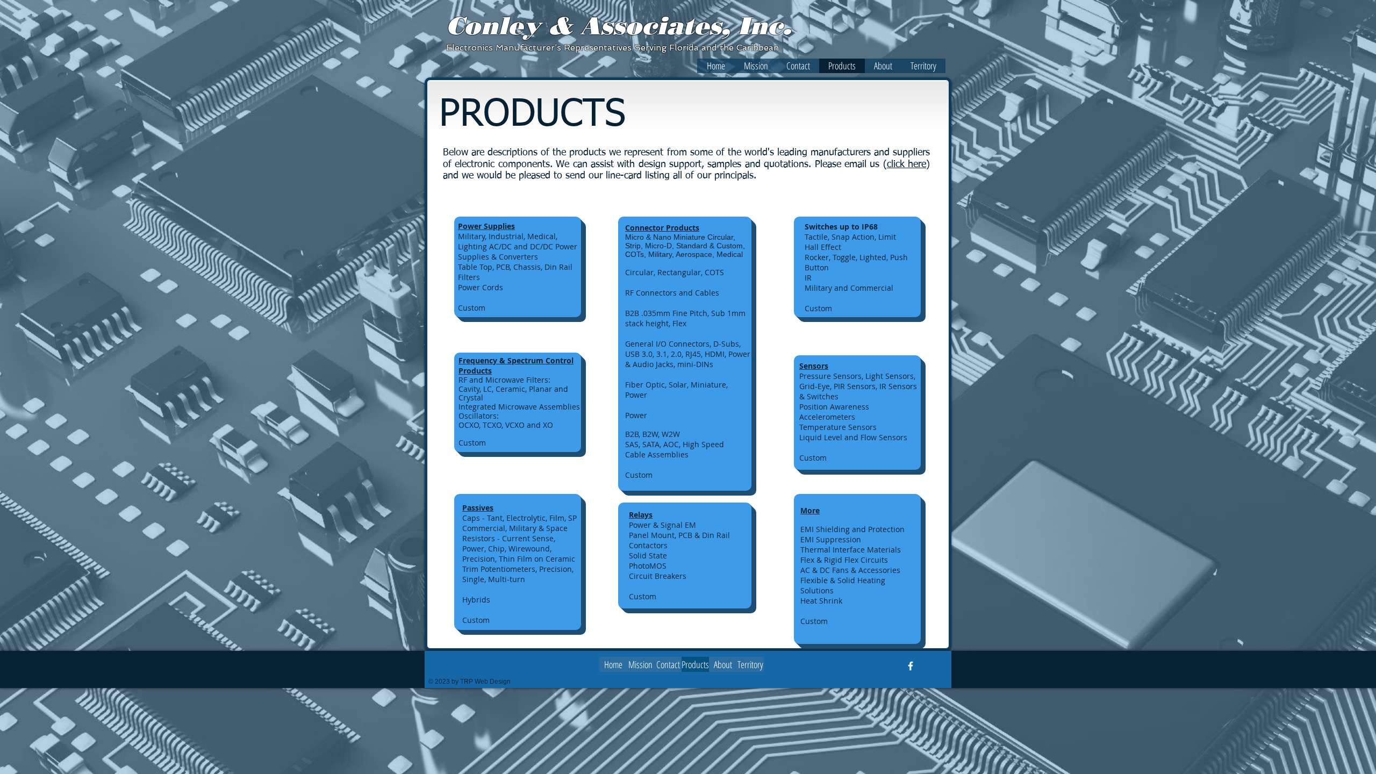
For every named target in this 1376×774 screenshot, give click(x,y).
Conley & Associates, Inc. (618, 26)
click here (906, 164)
